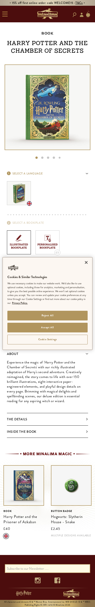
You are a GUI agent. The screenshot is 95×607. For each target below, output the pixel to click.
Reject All (48, 315)
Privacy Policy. (20, 303)
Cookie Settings (47, 339)
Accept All (47, 327)
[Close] (86, 262)
